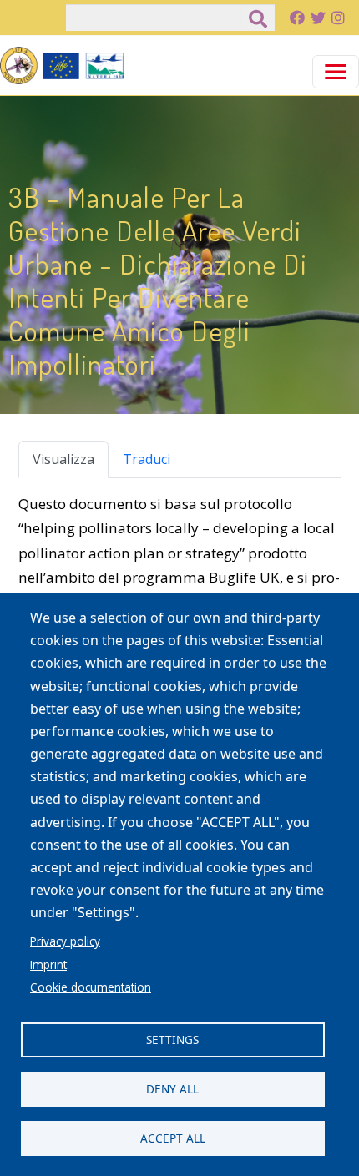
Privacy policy (65, 941)
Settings (172, 1039)
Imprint (48, 964)
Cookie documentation (90, 987)
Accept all (172, 1138)
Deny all (172, 1089)
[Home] (62, 65)
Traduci (146, 459)
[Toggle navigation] (335, 71)
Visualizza (63, 459)
